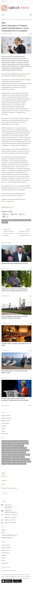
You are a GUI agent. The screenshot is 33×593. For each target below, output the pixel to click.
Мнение (3, 22)
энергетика (4, 222)
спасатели (8, 461)
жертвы (4, 452)
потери (22, 457)
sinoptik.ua (14, 488)
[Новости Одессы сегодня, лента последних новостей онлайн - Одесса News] (16, 8)
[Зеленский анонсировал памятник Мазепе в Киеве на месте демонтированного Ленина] (16, 271)
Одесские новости (6, 415)
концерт (9, 452)
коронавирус (16, 452)
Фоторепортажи (5, 423)
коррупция (22, 452)
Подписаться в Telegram (10, 517)
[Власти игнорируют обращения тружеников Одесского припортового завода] (16, 298)
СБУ (23, 443)
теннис (28, 461)
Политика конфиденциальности (9, 535)
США (27, 443)
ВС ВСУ (4, 441)
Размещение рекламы (7, 537)
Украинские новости (6, 418)
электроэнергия (12, 463)
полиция (9, 457)
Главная (3, 530)
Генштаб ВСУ (14, 441)
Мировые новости (6, 420)
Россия (19, 443)
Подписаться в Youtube (10, 522)
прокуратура (16, 459)
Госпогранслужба (23, 441)
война (3, 450)
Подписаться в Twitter (10, 520)
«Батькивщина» (26, 73)
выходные (9, 450)
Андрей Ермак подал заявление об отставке (15, 263)
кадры (10, 220)
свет (3, 461)
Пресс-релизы (5, 433)
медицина (4, 454)
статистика (19, 461)
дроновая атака (25, 450)
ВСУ (9, 441)
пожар (3, 457)
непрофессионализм (18, 220)
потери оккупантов (6, 459)
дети (14, 450)
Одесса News (12, 186)
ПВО (14, 443)
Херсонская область (19, 445)
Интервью (4, 425)
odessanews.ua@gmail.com (11, 512)
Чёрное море (5, 448)
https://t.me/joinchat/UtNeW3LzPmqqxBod (12, 195)
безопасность (13, 448)
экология (4, 463)
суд (25, 461)
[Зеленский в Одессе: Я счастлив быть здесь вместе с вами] (16, 353)
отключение (21, 454)
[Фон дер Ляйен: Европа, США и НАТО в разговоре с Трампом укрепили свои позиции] (16, 380)
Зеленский (4, 220)
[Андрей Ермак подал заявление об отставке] (16, 246)
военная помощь (22, 448)
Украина (10, 445)
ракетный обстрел (24, 459)
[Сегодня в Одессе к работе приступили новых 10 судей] (16, 326)
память (27, 454)
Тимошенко (27, 220)
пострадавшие (15, 457)
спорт (14, 461)
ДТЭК (3, 443)
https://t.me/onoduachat (8, 201)
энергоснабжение (21, 463)
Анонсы (3, 428)
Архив (3, 532)
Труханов (4, 445)
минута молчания (12, 454)
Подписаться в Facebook (11, 514)
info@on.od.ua (8, 510)
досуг (18, 450)
